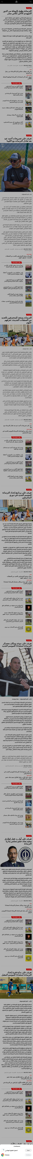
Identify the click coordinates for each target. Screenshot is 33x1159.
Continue (28, 1155)
